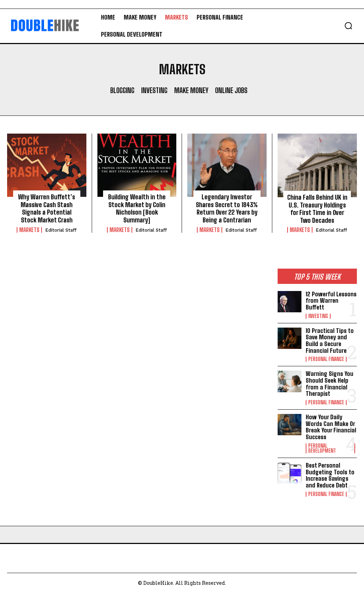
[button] (348, 25)
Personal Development (322, 448)
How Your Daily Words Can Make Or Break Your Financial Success (331, 427)
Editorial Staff (60, 230)
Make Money (191, 90)
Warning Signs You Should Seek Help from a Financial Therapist (329, 383)
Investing (154, 90)
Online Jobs (231, 90)
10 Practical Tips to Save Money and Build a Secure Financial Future (330, 340)
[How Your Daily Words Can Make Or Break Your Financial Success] (289, 424)
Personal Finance (326, 359)
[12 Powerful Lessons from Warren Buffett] (289, 301)
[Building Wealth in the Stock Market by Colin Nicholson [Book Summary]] (137, 165)
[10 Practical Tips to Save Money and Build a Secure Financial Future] (289, 338)
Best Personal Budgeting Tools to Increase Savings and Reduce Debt (330, 475)
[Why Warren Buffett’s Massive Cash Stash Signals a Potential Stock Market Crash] (46, 165)
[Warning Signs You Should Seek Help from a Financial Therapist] (289, 381)
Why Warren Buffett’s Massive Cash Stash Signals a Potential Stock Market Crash (46, 208)
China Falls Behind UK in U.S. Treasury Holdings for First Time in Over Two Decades (317, 208)
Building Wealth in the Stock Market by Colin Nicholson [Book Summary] (137, 208)
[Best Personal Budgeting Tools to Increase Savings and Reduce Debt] (289, 473)
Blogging (122, 90)
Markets (29, 230)
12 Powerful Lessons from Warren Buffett (331, 300)
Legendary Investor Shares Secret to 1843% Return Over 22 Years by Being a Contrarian (227, 208)
